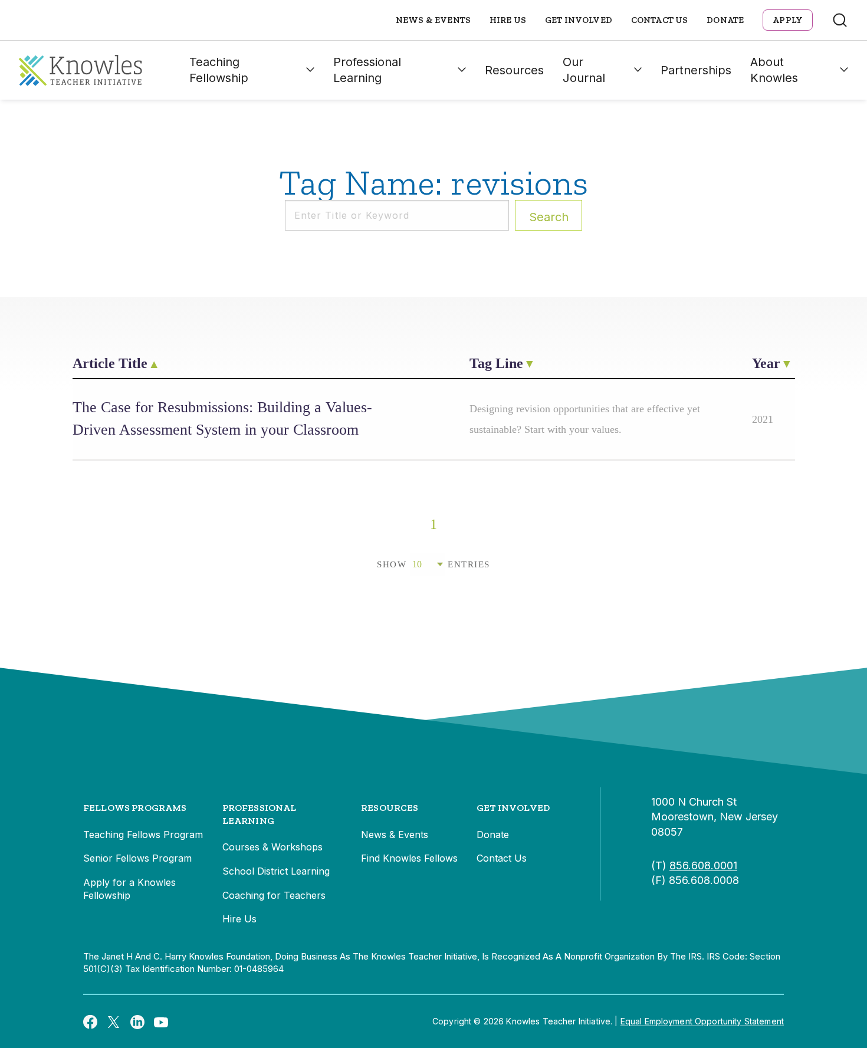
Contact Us (659, 20)
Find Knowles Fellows (409, 858)
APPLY (788, 20)
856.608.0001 (703, 865)
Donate (725, 20)
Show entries (433, 564)
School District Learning (276, 871)
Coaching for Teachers (274, 895)
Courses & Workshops (272, 847)
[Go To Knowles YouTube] (161, 1021)
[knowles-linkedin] (137, 1021)
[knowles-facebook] (90, 1021)
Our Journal (584, 70)
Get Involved (578, 20)
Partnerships (696, 70)
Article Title (110, 363)
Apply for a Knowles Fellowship (129, 888)
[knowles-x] (114, 1021)
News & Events (433, 20)
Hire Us (508, 20)
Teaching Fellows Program (143, 834)
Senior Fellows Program (137, 858)
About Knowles (774, 70)
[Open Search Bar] (840, 20)
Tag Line (496, 363)
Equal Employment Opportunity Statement (702, 1021)
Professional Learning (367, 70)
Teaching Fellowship (218, 70)
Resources (514, 70)
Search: (549, 217)
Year (766, 363)
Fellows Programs (135, 807)
